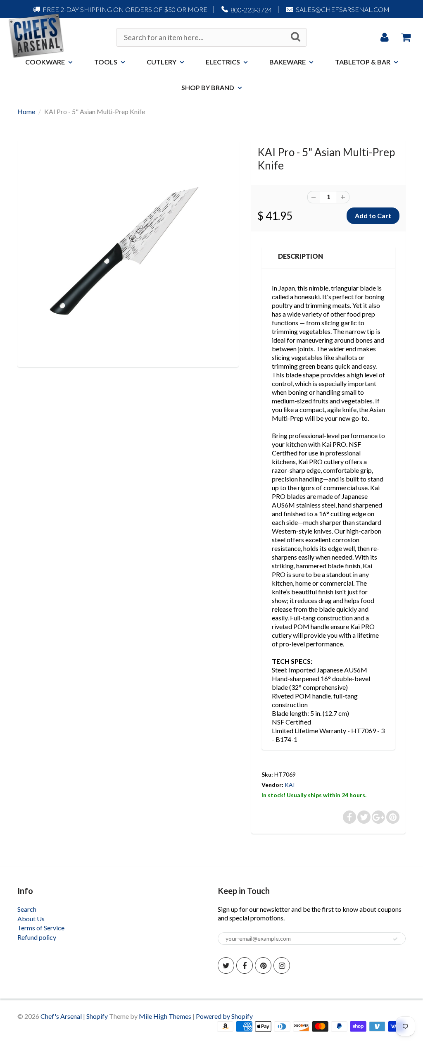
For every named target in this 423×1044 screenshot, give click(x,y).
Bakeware (287, 62)
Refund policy (36, 937)
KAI (290, 784)
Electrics (223, 62)
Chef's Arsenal (61, 1016)
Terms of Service (40, 928)
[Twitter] (226, 965)
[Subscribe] (395, 939)
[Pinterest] (263, 965)
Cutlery (161, 62)
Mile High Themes (165, 1016)
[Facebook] (244, 965)
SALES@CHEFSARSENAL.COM (343, 9)
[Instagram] (281, 965)
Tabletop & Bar (362, 62)
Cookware (45, 62)
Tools (105, 62)
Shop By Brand (207, 87)
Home (26, 111)
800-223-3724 (251, 10)
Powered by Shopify (224, 1016)
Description (300, 256)
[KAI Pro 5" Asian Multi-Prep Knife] (128, 252)
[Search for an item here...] (295, 37)
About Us (31, 918)
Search (26, 909)
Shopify (97, 1016)
